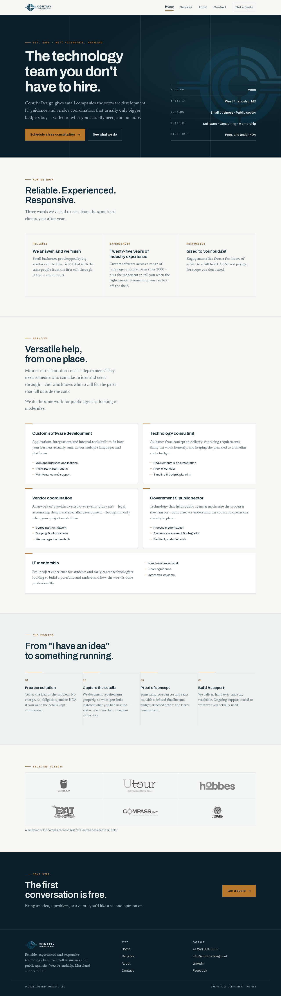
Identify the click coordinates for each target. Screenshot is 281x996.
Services (186, 7)
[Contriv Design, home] (38, 7)
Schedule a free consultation (55, 134)
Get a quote (244, 7)
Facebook (200, 970)
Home (169, 6)
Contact (220, 7)
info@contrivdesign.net (210, 956)
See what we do (105, 134)
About (202, 7)
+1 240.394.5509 (205, 949)
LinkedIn (198, 963)
